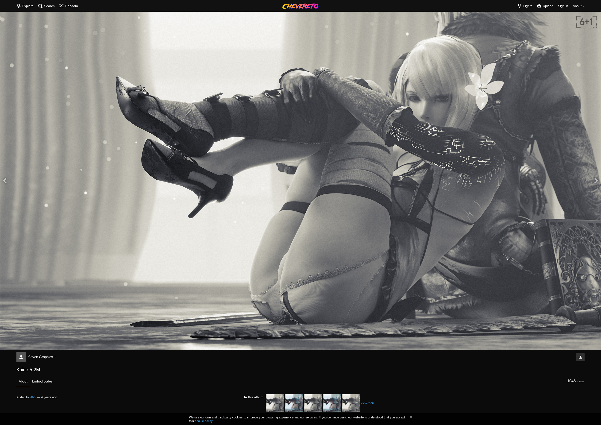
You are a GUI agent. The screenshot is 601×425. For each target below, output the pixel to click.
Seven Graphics (40, 357)
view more (368, 403)
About (23, 381)
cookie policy (203, 421)
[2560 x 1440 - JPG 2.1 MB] (580, 357)
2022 (33, 397)
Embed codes (42, 381)
